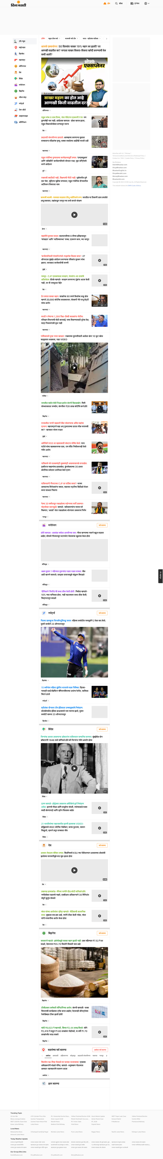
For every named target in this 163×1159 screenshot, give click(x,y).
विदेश (43, 796)
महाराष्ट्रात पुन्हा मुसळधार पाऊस (59, 1147)
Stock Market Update (98, 1116)
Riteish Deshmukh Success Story (80, 1119)
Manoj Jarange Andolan (18, 1119)
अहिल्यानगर (64, 1055)
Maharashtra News (16, 1132)
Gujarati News (95, 1124)
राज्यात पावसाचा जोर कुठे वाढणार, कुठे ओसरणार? (101, 1142)
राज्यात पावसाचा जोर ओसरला (98, 1147)
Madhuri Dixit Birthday (58, 1124)
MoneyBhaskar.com (120, 176)
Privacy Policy (139, 158)
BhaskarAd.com (119, 179)
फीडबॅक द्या (160, 575)
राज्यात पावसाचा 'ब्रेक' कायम (38, 1142)
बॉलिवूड (44, 564)
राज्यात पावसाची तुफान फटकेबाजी (120, 1147)
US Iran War (14, 1116)
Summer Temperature (37, 1119)
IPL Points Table (76, 1121)
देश (43, 130)
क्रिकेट (44, 680)
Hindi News (74, 1124)
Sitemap (127, 153)
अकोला (48, 1055)
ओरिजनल (45, 110)
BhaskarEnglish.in (119, 170)
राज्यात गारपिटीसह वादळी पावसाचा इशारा (141, 1145)
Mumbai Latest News (57, 1132)
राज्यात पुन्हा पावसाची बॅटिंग (17, 1145)
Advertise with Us (118, 153)
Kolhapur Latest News (138, 1132)
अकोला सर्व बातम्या (100, 1050)
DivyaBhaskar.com (120, 167)
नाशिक (44, 396)
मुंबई (43, 269)
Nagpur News (95, 1132)
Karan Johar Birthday (17, 1124)
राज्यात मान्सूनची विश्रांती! (17, 1142)
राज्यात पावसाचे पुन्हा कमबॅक (78, 1145)
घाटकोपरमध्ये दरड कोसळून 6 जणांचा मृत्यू (60, 1145)
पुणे (43, 171)
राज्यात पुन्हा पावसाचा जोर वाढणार (19, 1147)
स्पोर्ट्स (44, 701)
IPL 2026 (94, 1121)
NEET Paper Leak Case (119, 1116)
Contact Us (116, 158)
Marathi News (55, 1121)
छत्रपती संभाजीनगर (84, 1055)
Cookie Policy (129, 158)
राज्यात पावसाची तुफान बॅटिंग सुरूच (39, 1147)
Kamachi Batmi (116, 1119)
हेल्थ (43, 229)
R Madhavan (116, 1121)
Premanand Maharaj (138, 1121)
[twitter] (100, 110)
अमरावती (55, 1055)
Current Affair (136, 1119)
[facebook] (95, 110)
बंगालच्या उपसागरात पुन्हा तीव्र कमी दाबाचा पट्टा (80, 1142)
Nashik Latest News (118, 1132)
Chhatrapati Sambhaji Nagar (39, 1132)
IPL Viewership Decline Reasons (60, 1116)
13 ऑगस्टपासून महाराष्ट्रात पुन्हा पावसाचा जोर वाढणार (101, 1145)
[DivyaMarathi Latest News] (19, 5)
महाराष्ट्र (45, 151)
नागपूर (44, 517)
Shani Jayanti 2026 (57, 1119)
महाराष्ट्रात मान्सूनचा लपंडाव (118, 1142)
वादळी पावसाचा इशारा (117, 1145)
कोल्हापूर (73, 1055)
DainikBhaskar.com (120, 165)
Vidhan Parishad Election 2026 (80, 1116)
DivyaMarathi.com (119, 173)
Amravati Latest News (17, 1134)
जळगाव (95, 1055)
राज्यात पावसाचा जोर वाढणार (138, 1142)
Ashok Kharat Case (97, 1119)
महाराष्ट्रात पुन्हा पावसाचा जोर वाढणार (40, 1145)
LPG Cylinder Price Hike (38, 1116)
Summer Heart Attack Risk (39, 1121)
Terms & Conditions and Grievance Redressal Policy (128, 156)
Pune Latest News (76, 1132)
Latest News (34, 1124)
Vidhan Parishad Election (139, 1116)
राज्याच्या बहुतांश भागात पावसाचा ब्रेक (60, 1142)
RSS (122, 158)
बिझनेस (44, 416)
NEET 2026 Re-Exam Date (19, 1121)
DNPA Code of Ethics (134, 185)
